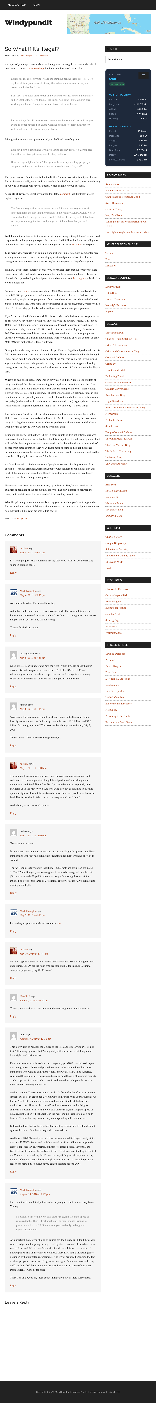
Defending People (115, 376)
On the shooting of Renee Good (122, 196)
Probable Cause (113, 420)
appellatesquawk (114, 332)
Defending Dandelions (117, 678)
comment (65, 193)
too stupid (77, 244)
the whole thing (35, 68)
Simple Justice (113, 426)
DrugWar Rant (113, 286)
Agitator (110, 660)
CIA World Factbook (116, 589)
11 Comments (42, 55)
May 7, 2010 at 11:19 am (33, 835)
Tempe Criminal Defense (118, 432)
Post (107, 259)
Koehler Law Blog (115, 395)
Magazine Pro (77, 1392)
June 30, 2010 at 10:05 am (34, 1000)
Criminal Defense (114, 357)
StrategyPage (112, 620)
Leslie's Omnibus (114, 697)
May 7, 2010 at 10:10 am (33, 768)
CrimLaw (110, 363)
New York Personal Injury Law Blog (125, 407)
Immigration (21, 518)
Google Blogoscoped (116, 543)
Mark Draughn (28, 591)
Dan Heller (111, 672)
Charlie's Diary (113, 536)
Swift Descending (115, 203)
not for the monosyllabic (118, 703)
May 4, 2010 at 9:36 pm (32, 595)
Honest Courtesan (115, 299)
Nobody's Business (115, 305)
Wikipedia (111, 626)
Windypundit (28, 22)
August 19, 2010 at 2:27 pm (35, 1194)
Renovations (112, 184)
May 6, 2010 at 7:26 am (32, 657)
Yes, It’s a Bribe (113, 215)
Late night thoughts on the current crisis (127, 232)
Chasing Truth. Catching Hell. (121, 338)
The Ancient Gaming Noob (120, 555)
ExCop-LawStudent (116, 490)
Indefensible (112, 685)
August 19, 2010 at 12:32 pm (35, 1038)
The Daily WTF (114, 561)
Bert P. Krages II (114, 666)
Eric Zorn (110, 484)
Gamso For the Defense (118, 382)
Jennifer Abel (112, 614)
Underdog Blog (113, 457)
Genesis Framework (97, 1392)
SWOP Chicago (113, 515)
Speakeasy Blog (114, 509)
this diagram (79, 278)
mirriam (24, 548)
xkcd (108, 568)
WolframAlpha (113, 632)
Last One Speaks (114, 691)
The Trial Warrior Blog (117, 445)
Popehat (109, 311)
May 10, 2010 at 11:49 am (34, 953)
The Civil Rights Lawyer (118, 438)
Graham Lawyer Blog (117, 388)
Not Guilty (111, 709)
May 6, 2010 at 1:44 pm (32, 709)
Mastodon (110, 265)
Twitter (109, 253)
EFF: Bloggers (113, 601)
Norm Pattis (111, 413)
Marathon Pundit (114, 503)
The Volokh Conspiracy (118, 451)
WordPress (114, 1392)
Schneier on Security (116, 549)
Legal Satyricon (114, 401)
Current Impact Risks (117, 595)
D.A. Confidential (115, 370)
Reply (13, 572)
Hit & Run (111, 293)
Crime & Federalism (116, 345)
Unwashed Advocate (116, 463)
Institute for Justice (115, 607)
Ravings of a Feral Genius (119, 722)
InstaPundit (111, 497)
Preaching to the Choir (117, 716)
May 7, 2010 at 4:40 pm (32, 915)
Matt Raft (25, 996)
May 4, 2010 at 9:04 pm (32, 552)
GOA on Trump (113, 209)
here (59, 923)
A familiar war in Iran (117, 190)
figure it (27, 291)
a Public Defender (115, 653)
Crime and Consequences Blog (122, 351)
